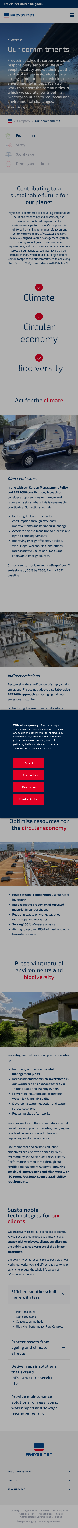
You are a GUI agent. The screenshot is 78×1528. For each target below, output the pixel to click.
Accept (29, 762)
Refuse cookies (29, 775)
